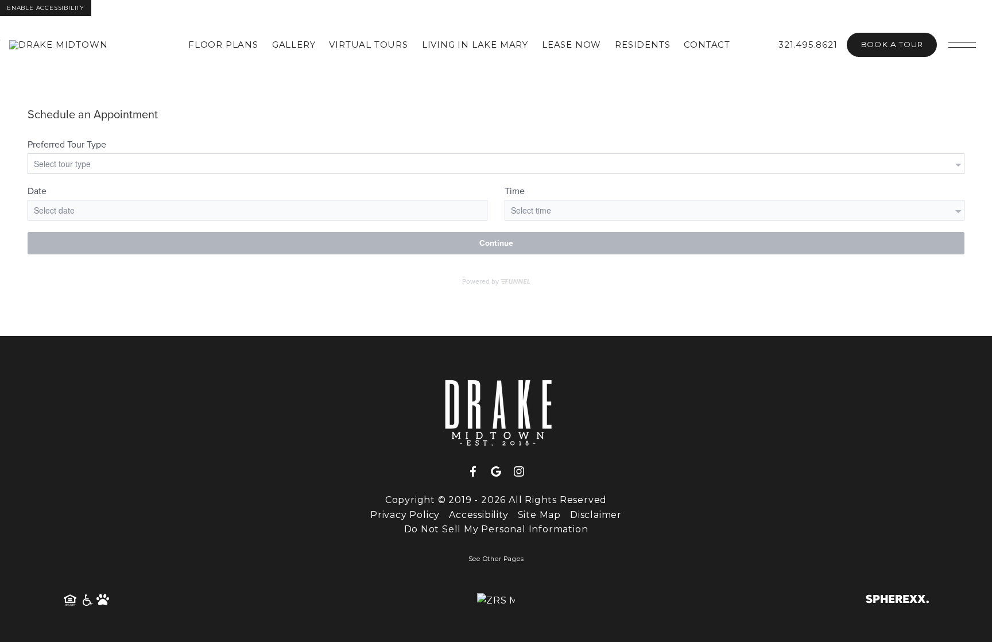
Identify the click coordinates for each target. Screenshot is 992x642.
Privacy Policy (405, 514)
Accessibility (478, 514)
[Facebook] (477, 472)
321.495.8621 (808, 44)
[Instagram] (519, 472)
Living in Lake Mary (475, 44)
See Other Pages (496, 559)
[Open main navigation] (962, 45)
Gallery (294, 44)
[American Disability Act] (87, 600)
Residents (642, 44)
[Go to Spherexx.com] (897, 600)
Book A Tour (892, 44)
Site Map (539, 514)
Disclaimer (596, 514)
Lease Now (571, 44)
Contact (707, 44)
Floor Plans (223, 44)
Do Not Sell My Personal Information (496, 529)
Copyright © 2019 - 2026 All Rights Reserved (496, 499)
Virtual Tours (368, 44)
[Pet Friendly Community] (103, 600)
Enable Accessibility (45, 7)
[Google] (500, 472)
